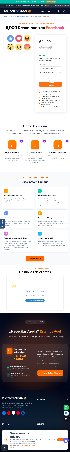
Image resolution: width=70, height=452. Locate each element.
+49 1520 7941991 (20, 357)
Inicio (5, 16)
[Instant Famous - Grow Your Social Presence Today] (17, 11)
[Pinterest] (18, 413)
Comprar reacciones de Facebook (19, 16)
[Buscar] (59, 11)
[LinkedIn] (23, 413)
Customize (43, 440)
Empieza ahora (34, 258)
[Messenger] (66, 413)
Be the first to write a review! (35, 300)
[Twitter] (13, 413)
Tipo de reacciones (46, 68)
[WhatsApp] (66, 407)
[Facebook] (4, 413)
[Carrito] (66, 418)
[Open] (4, 448)
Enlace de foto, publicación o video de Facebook (49, 59)
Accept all (61, 440)
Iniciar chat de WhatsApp (52, 373)
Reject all (52, 440)
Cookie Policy (26, 445)
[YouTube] (9, 413)
